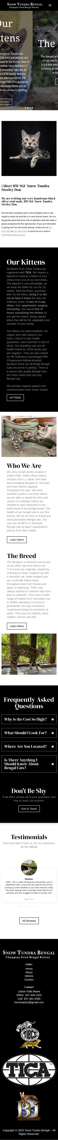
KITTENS (15, 397)
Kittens (29, 975)
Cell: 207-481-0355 (29, 998)
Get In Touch (29, 808)
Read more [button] (29, 899)
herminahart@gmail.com (13, 235)
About (29, 972)
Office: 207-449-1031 (29, 995)
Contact (29, 979)
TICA (28, 272)
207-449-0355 (20, 231)
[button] (25, 108)
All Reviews (29, 920)
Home (29, 968)
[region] (29, 60)
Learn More (17, 539)
